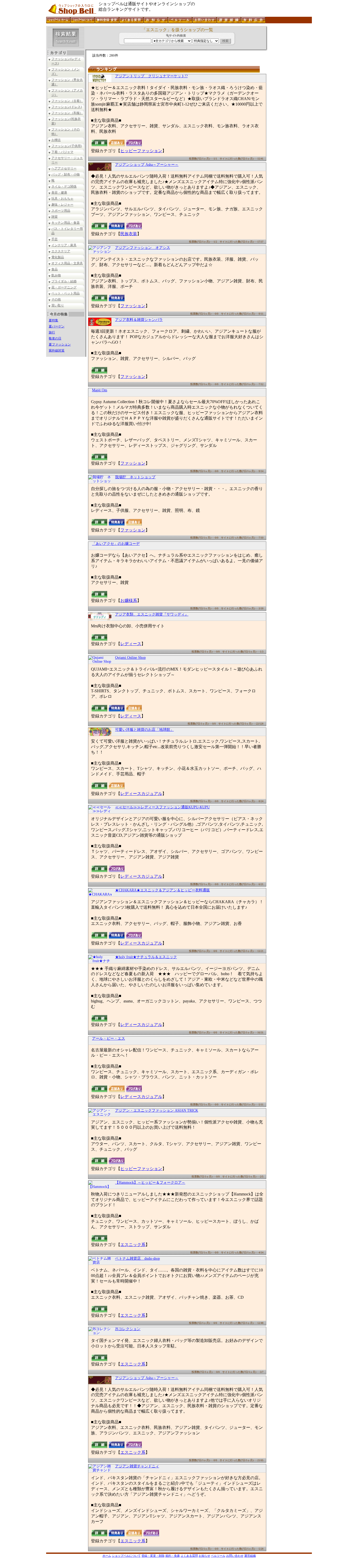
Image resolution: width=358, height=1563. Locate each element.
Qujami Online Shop (130, 658)
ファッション (132, 306)
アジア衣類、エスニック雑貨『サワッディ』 (151, 614)
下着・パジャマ (62, 152)
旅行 (52, 332)
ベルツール (218, 1555)
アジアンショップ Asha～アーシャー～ (146, 165)
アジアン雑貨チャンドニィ (137, 1466)
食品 (54, 269)
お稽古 (56, 140)
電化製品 (57, 257)
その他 (56, 299)
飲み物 (56, 275)
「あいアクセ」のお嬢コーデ (116, 544)
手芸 (54, 239)
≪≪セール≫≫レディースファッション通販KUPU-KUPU (162, 807)
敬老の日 (55, 338)
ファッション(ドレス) (66, 107)
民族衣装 (128, 234)
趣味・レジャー (62, 204)
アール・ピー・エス (108, 1038)
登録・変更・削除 (153, 1555)
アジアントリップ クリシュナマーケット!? (151, 76)
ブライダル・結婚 (64, 281)
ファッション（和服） (67, 113)
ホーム (106, 1555)
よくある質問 (189, 1555)
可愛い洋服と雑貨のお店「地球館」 (144, 730)
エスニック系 (132, 1244)
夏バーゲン (56, 326)
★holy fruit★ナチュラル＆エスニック (146, 957)
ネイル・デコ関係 (64, 186)
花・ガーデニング (64, 287)
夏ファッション (60, 344)
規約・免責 (172, 1555)
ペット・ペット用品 (65, 293)
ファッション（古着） (67, 101)
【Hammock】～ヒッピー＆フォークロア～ (150, 1182)
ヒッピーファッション (141, 151)
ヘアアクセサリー (64, 168)
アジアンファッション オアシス (142, 248)
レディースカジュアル (141, 793)
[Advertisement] (289, 104)
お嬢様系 (128, 600)
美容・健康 (59, 192)
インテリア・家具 (64, 245)
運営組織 (250, 1555)
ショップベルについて (126, 1555)
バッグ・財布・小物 (65, 174)
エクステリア (60, 251)
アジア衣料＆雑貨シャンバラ (139, 320)
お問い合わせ (234, 1555)
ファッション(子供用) (66, 146)
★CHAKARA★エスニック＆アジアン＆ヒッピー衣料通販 (162, 890)
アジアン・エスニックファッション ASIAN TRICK (156, 1110)
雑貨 (54, 216)
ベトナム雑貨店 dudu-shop (137, 1258)
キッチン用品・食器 (65, 222)
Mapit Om (99, 390)
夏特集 (53, 320)
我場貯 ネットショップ (135, 477)
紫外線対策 (56, 350)
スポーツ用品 (60, 210)
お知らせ (204, 1555)
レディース (130, 643)
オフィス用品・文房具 (67, 263)
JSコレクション (127, 1329)
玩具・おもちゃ (62, 198)
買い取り (57, 305)
